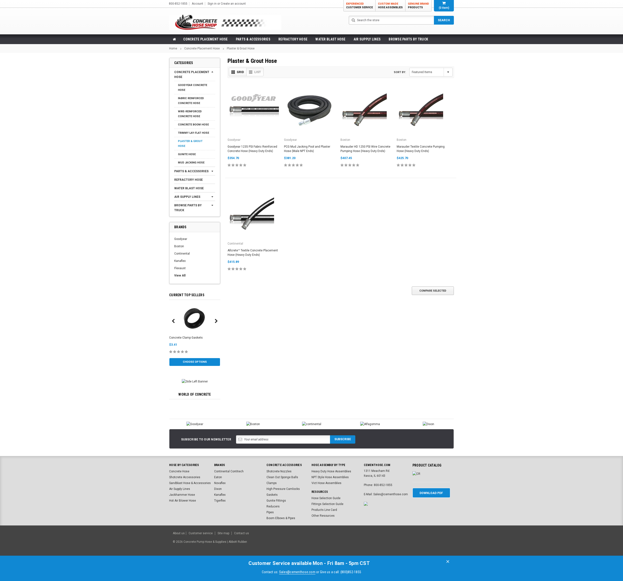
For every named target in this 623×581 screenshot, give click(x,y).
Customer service (201, 533)
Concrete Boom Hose (193, 124)
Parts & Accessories (253, 39)
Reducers (273, 506)
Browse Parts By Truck (408, 39)
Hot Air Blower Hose (182, 500)
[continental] (311, 424)
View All (179, 275)
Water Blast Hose (330, 39)
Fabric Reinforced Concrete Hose (191, 101)
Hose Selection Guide (326, 498)
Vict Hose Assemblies (326, 483)
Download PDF (431, 493)
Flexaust (180, 268)
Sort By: (400, 72)
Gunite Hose (187, 154)
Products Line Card (324, 510)
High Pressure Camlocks (283, 489)
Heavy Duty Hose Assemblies (331, 471)
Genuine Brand (418, 5)
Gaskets (272, 494)
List (257, 72)
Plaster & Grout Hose (241, 48)
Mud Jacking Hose (191, 162)
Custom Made (390, 5)
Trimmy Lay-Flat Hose (193, 132)
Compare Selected (432, 290)
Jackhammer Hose (182, 494)
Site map (223, 533)
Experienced (359, 5)
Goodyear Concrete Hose (192, 88)
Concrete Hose (179, 471)
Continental (182, 253)
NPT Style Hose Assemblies (330, 477)
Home (173, 48)
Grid (240, 72)
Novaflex (220, 483)
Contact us (241, 533)
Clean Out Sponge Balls (282, 477)
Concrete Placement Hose (205, 39)
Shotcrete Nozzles (279, 471)
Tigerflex (220, 500)
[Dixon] (428, 424)
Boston (179, 246)
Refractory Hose (292, 39)
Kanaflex (180, 261)
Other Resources (323, 515)
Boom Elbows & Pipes (280, 518)
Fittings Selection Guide (327, 504)
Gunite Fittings (276, 500)
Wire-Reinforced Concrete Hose (190, 114)
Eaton (218, 477)
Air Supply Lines (367, 39)
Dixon (218, 489)
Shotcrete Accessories (184, 477)
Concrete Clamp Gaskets (186, 337)
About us (179, 533)
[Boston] (253, 424)
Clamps (271, 483)
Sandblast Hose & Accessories (190, 483)
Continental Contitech (229, 471)
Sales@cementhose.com (297, 572)
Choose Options (195, 361)
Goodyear (180, 239)
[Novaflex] (369, 424)
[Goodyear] (194, 424)
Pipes (270, 512)
